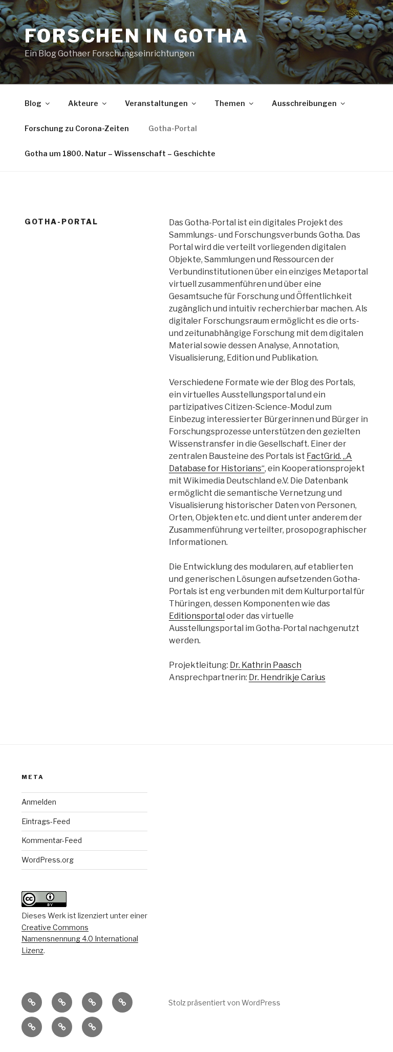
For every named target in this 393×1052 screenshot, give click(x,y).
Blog (33, 103)
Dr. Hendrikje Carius (287, 677)
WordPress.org (47, 859)
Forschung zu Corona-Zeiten (77, 128)
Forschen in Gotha (137, 36)
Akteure (83, 103)
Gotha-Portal (172, 128)
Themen (229, 103)
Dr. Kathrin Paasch (265, 665)
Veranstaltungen (156, 103)
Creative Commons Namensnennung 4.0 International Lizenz (79, 939)
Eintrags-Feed (45, 821)
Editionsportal (197, 616)
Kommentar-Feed (51, 840)
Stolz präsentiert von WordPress (224, 1002)
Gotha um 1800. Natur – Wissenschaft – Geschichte (120, 153)
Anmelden (38, 801)
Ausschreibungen (304, 103)
